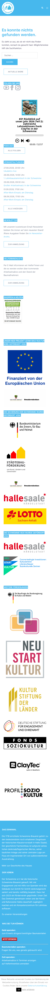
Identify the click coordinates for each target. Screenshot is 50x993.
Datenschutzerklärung (37, 985)
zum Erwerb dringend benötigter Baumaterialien (24, 933)
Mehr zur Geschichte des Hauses (17, 865)
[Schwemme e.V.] (8, 7)
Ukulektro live (10, 171)
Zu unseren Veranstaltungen (14, 914)
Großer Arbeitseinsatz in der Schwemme (22, 185)
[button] (42, 8)
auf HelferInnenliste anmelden (15, 963)
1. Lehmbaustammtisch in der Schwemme (22, 178)
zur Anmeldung (16, 244)
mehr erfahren (28, 989)
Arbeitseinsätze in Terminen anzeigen (19, 960)
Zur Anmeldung (16, 283)
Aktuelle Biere (15, 72)
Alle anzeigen (15, 209)
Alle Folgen (14, 150)
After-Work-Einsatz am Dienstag (18, 192)
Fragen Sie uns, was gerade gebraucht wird (22, 950)
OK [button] (19, 990)
